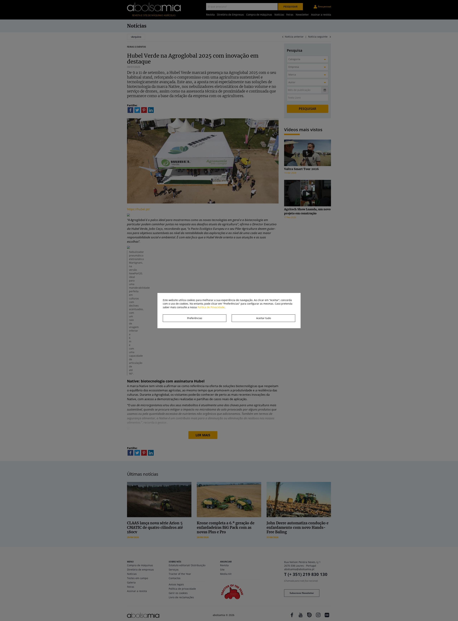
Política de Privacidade (211, 307)
